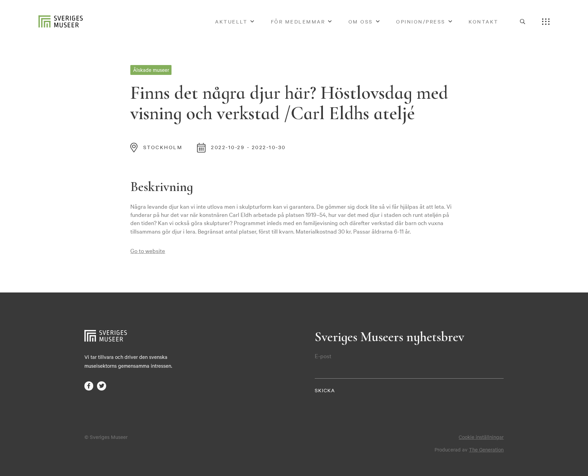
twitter (101, 386)
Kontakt (484, 21)
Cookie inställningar (481, 436)
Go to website (147, 250)
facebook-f (89, 386)
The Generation (486, 449)
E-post (323, 356)
